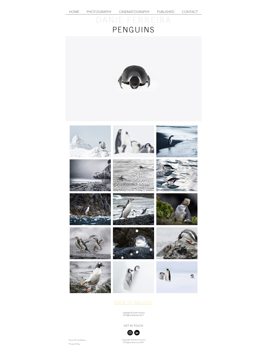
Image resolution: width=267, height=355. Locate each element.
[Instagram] (130, 332)
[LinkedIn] (137, 332)
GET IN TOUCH (133, 325)
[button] (90, 141)
